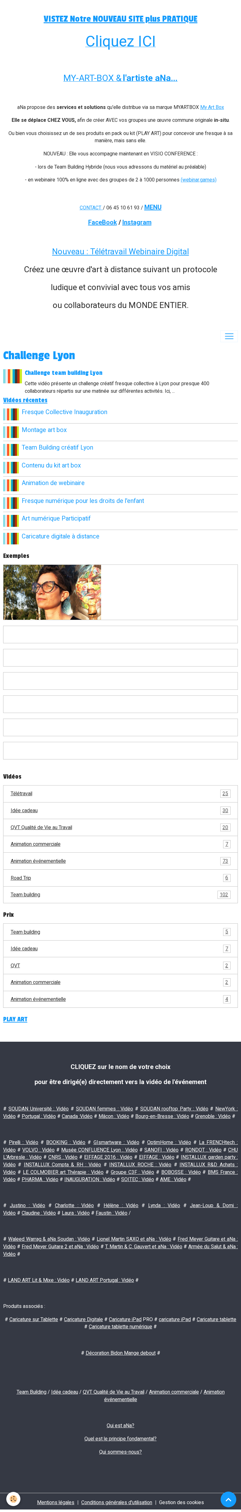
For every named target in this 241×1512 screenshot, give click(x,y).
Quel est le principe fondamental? (120, 1439)
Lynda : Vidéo (164, 1205)
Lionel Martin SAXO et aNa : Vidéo (134, 1239)
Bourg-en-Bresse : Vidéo (162, 1116)
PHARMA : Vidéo (40, 1179)
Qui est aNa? (120, 1425)
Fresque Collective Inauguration (64, 412)
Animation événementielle (119, 861)
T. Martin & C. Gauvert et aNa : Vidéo (143, 1247)
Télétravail (119, 793)
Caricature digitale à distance (60, 536)
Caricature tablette (216, 1319)
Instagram (137, 222)
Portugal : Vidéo (39, 1116)
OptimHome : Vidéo (169, 1142)
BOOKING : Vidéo (65, 1142)
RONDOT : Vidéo (203, 1150)
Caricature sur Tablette (33, 1319)
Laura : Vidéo (76, 1213)
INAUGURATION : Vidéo (89, 1179)
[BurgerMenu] (229, 336)
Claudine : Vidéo (39, 1213)
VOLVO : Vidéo (38, 1150)
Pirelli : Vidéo (23, 1142)
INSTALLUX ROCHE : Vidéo (140, 1165)
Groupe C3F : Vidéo (132, 1172)
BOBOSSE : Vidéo (181, 1172)
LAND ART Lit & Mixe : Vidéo (39, 1280)
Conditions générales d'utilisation (116, 1502)
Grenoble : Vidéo (213, 1116)
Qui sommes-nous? (120, 1452)
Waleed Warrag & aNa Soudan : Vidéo (49, 1239)
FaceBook (102, 222)
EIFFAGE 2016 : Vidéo (108, 1157)
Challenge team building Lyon (63, 373)
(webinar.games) (199, 180)
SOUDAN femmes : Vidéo (104, 1109)
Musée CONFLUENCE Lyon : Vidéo (99, 1150)
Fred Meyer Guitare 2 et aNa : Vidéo (60, 1247)
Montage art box (44, 430)
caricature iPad (175, 1319)
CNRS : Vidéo (63, 1157)
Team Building (31, 1392)
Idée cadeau (119, 810)
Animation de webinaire (53, 483)
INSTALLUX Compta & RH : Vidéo (62, 1165)
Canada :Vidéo (77, 1116)
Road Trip (119, 878)
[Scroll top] (228, 1499)
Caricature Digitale (83, 1319)
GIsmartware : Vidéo (116, 1142)
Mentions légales (55, 1502)
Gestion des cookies (181, 1502)
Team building (119, 895)
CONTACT (90, 208)
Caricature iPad (125, 1319)
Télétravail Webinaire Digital (139, 251)
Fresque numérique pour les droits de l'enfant (83, 501)
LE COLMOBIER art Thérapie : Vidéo (63, 1172)
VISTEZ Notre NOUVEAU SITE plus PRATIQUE (120, 19)
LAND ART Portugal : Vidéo (105, 1280)
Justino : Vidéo (28, 1205)
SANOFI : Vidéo (161, 1150)
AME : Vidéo (173, 1179)
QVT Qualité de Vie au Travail (119, 827)
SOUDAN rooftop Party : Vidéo (174, 1109)
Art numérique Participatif (56, 518)
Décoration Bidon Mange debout (121, 1353)
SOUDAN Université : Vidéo (38, 1109)
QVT (119, 966)
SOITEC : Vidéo (137, 1179)
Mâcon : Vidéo (114, 1116)
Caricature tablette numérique (120, 1327)
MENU (153, 207)
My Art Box (212, 107)
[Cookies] (13, 1499)
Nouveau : (71, 251)
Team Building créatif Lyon (57, 447)
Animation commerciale (119, 844)
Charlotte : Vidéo (74, 1205)
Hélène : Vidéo (121, 1205)
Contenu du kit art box (51, 465)
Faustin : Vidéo (111, 1213)
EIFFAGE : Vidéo (156, 1157)
